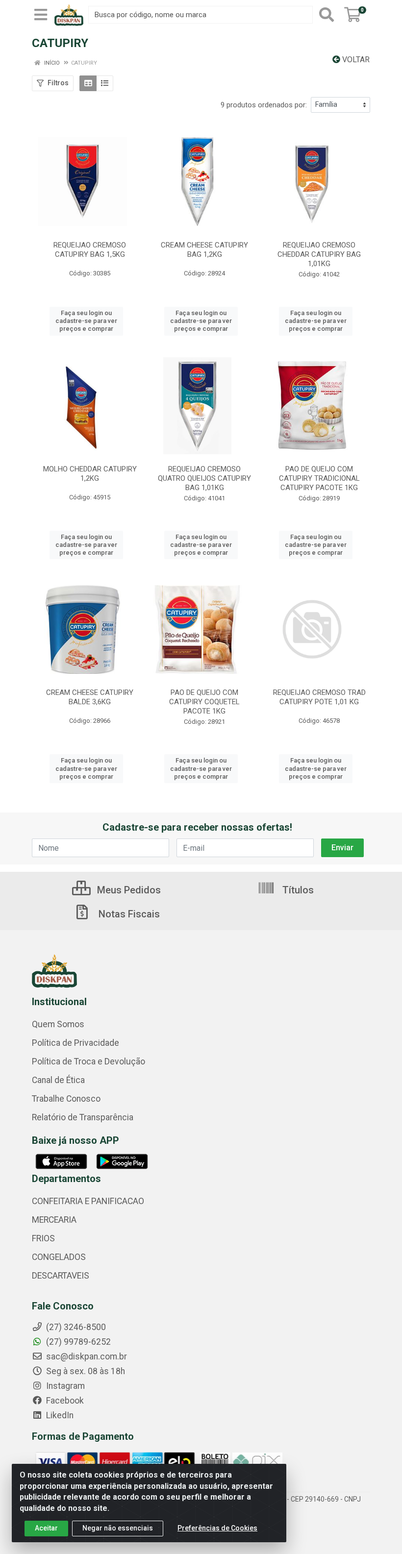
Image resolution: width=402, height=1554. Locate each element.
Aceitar (46, 1528)
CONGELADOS (59, 1257)
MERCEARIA (54, 1220)
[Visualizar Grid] (88, 83)
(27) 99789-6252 (77, 1342)
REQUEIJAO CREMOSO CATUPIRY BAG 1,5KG (89, 250)
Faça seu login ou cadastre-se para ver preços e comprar (86, 321)
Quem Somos (58, 1024)
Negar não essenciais (117, 1528)
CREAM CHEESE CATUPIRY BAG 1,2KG (204, 250)
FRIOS (43, 1238)
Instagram (64, 1386)
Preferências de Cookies (217, 1528)
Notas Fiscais (128, 914)
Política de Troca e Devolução (88, 1061)
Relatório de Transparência (82, 1117)
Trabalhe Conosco (66, 1099)
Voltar (355, 59)
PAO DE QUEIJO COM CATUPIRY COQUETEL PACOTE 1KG (204, 701)
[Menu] (41, 15)
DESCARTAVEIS (60, 1276)
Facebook (64, 1401)
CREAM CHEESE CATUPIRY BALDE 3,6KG (89, 697)
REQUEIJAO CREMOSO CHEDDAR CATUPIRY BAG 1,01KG (319, 254)
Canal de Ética (58, 1080)
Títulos (297, 890)
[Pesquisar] (326, 15)
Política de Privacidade (75, 1043)
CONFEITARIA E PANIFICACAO (88, 1201)
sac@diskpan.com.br (85, 1356)
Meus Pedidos (128, 890)
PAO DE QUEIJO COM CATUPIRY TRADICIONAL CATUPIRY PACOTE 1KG (319, 478)
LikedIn (59, 1415)
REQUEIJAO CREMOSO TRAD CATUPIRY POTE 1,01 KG (319, 697)
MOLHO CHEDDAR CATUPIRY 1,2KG (90, 474)
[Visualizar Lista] (104, 83)
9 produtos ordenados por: (264, 104)
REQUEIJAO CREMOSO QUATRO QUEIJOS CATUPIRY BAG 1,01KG (204, 478)
